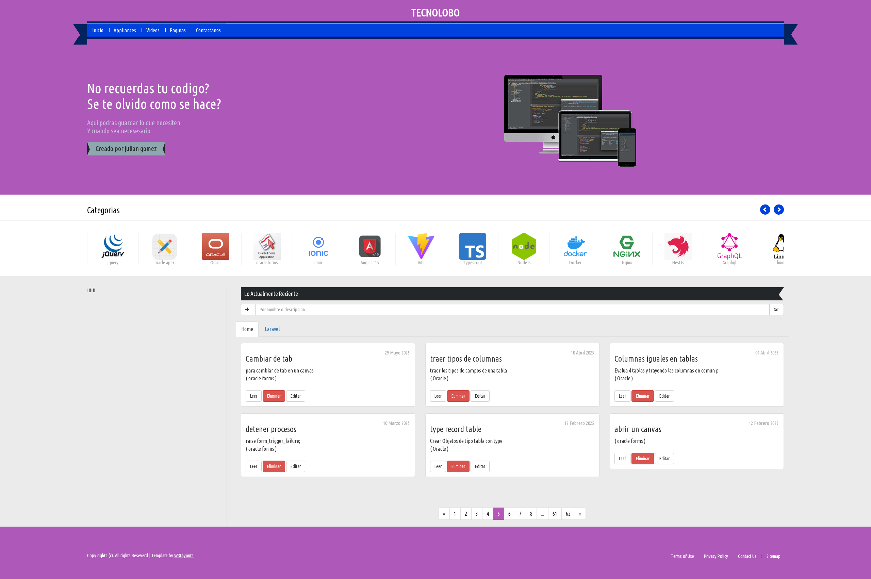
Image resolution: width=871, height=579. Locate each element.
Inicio (97, 30)
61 (555, 514)
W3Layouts (184, 555)
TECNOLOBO (435, 12)
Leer (253, 396)
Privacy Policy (716, 556)
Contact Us (747, 556)
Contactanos (208, 30)
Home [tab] (247, 329)
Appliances (125, 30)
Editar (296, 396)
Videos (153, 30)
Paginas (178, 30)
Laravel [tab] (272, 329)
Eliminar (274, 396)
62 (568, 514)
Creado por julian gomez (126, 148)
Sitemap (773, 556)
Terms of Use (682, 556)
